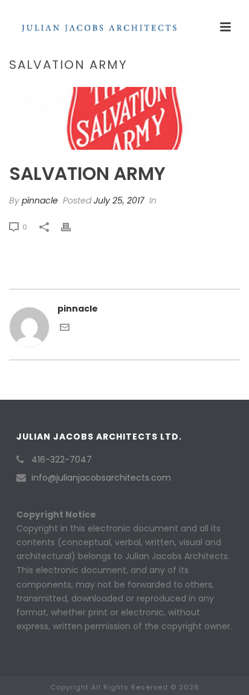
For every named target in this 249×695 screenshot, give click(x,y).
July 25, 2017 (119, 200)
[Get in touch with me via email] (65, 329)
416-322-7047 (61, 459)
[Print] (72, 227)
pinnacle (40, 200)
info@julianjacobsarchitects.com (101, 477)
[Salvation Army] (124, 118)
